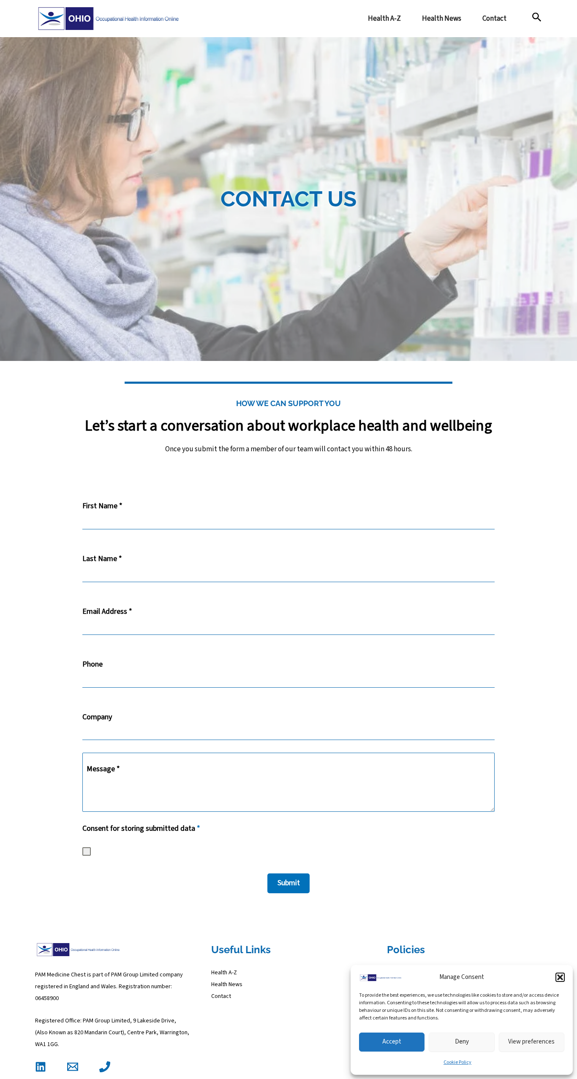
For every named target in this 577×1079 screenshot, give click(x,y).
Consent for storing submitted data (141, 828)
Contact (494, 19)
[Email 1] (72, 1066)
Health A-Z (384, 19)
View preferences (531, 1041)
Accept (391, 1041)
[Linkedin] (40, 1066)
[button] (560, 977)
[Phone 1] (104, 1066)
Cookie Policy (457, 1062)
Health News (441, 19)
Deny (462, 1041)
